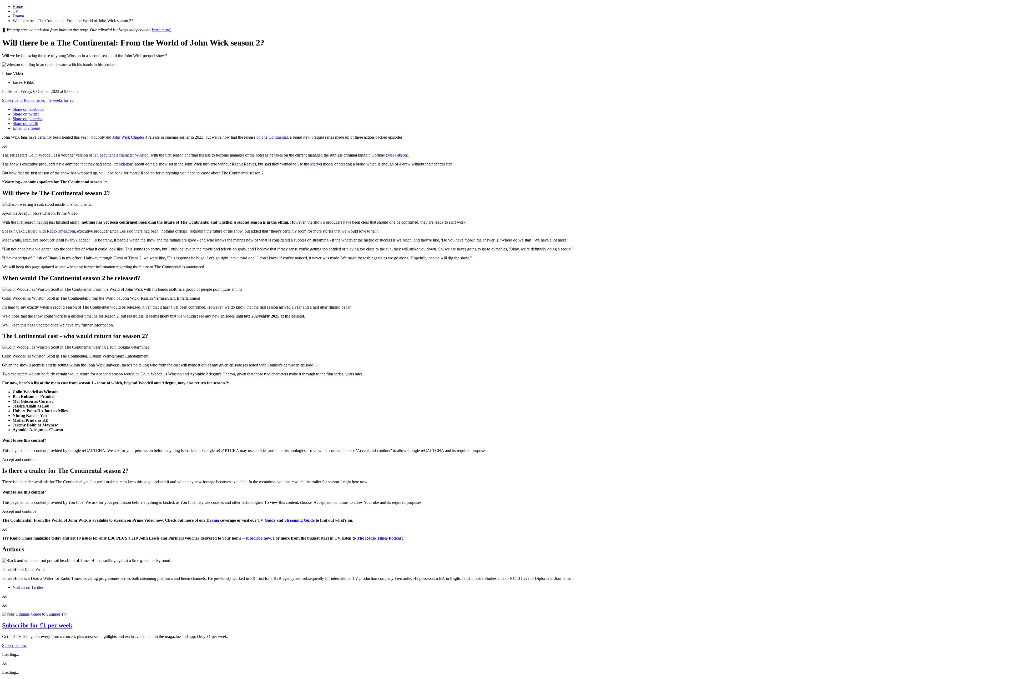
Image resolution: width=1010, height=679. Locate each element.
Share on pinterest (27, 119)
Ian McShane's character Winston (121, 155)
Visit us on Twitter (28, 587)
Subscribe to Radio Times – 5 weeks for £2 (38, 100)
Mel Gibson (397, 155)
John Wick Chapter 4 (129, 137)
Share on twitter (26, 114)
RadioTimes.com (61, 231)
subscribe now (258, 538)
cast (176, 365)
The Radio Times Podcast (380, 538)
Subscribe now (14, 645)
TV (15, 11)
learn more (161, 30)
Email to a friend (26, 128)
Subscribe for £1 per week (37, 625)
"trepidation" (123, 164)
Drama (18, 16)
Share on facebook (28, 109)
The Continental (274, 137)
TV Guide (266, 520)
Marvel (316, 164)
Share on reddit (25, 123)
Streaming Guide (299, 520)
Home (18, 6)
